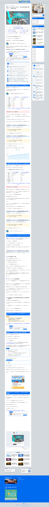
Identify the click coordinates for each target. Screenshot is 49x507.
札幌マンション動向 (35, 23)
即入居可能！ (21, 32)
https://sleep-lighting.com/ (8, 484)
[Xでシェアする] (14, 433)
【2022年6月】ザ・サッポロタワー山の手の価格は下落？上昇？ (16, 68)
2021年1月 (34, 60)
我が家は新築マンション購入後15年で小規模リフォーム (15, 410)
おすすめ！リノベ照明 (36, 20)
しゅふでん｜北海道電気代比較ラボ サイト (11, 500)
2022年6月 (34, 54)
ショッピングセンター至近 (11, 32)
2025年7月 (34, 50)
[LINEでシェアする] (22, 433)
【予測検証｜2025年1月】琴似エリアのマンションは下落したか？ (17, 66)
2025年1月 (34, 51)
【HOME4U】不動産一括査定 (10, 343)
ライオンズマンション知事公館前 (25, 172)
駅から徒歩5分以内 (10, 29)
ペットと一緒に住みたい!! (23, 29)
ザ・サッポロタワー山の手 (14, 137)
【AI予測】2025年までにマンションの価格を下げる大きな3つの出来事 (39, 89)
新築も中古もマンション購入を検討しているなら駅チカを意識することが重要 (18, 81)
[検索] (43, 15)
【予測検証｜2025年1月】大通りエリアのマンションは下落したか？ (39, 77)
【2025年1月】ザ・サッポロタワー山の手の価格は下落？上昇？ (16, 69)
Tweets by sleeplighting (21, 479)
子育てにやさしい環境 (11, 31)
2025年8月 (34, 48)
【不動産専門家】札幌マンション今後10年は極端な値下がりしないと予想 (18, 78)
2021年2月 (34, 59)
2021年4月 (34, 56)
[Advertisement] (18, 423)
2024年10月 (34, 53)
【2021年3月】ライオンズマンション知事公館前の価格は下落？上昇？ (17, 72)
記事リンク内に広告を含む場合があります (17, 26)
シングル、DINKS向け (22, 31)
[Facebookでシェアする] (17, 433)
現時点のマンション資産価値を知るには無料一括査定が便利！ (39, 95)
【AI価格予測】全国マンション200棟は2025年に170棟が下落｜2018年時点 (18, 75)
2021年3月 (34, 57)
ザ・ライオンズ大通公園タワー (15, 172)
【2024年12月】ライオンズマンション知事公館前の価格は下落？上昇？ (39, 83)
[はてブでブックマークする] (19, 433)
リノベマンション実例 (36, 21)
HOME (25, 503)
